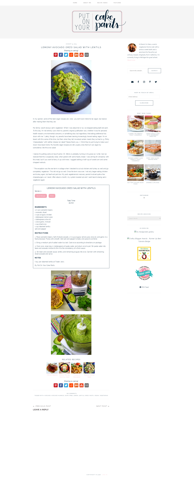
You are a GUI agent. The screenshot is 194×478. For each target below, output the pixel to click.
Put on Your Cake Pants (99, 21)
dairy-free (69, 395)
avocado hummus (57, 395)
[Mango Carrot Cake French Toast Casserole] (135, 148)
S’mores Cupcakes (152, 182)
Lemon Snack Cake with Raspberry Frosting (153, 135)
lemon (75, 395)
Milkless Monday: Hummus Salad (64, 376)
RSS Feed (145, 287)
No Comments (72, 393)
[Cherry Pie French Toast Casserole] (135, 124)
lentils (81, 395)
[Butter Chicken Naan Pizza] (135, 172)
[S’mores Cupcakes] (153, 172)
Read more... (131, 60)
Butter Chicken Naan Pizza (136, 183)
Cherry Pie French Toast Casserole (135, 134)
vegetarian (104, 395)
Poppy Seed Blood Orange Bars (152, 158)
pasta (91, 395)
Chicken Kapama (52, 375)
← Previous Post (42, 406)
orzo (87, 395)
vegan (96, 395)
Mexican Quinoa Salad (89, 376)
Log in (104, 474)
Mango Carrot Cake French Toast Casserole (135, 159)
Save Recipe (40, 196)
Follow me (144, 203)
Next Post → (102, 406)
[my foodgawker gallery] (144, 232)
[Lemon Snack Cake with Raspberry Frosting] (153, 124)
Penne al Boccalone (76, 376)
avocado (47, 395)
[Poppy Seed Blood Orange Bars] (153, 148)
